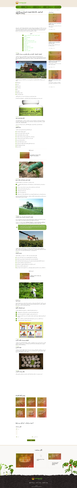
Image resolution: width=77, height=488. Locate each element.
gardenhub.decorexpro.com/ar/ (22, 2)
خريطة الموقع (32, 482)
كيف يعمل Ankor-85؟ (26, 37)
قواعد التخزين (25, 49)
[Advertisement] (31, 21)
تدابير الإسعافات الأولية (26, 46)
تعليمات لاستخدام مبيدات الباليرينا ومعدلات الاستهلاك (19, 402)
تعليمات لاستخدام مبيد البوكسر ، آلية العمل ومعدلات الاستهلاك (42, 402)
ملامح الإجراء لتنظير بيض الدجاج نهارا (24, 459)
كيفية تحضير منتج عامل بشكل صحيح (28, 40)
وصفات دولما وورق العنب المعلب (40, 460)
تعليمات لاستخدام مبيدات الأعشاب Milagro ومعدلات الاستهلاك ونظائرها (19, 412)
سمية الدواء (25, 44)
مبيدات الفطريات (18, 9)
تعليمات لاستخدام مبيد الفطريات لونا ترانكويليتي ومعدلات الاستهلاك (35, 155)
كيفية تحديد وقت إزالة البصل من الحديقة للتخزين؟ (55, 455)
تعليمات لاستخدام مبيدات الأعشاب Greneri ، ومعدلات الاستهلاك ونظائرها (30, 412)
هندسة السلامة (25, 43)
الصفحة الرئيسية (22, 9)
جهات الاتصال (45, 482)
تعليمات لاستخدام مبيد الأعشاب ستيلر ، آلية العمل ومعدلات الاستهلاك (42, 412)
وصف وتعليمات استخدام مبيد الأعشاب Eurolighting (35, 276)
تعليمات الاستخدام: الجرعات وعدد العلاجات (29, 41)
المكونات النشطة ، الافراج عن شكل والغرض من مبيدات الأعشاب (31, 36)
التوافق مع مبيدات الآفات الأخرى (28, 47)
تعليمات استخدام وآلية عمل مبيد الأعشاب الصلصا (31, 402)
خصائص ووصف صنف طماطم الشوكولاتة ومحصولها (55, 463)
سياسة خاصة (38, 482)
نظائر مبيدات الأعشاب (26, 50)
